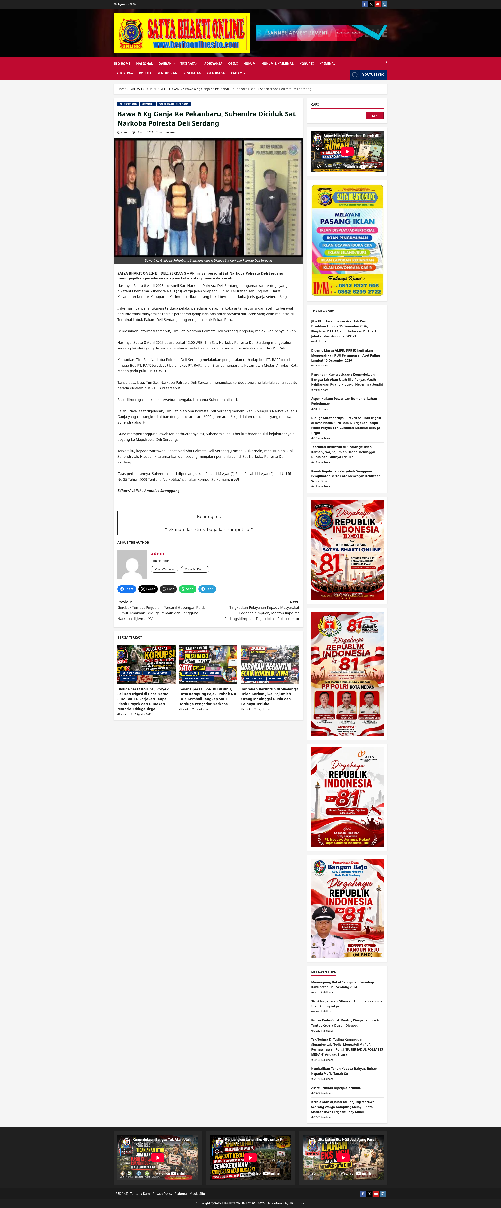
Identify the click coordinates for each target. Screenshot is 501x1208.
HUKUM (249, 63)
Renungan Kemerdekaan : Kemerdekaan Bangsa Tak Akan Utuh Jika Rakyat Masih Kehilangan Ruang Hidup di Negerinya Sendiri (347, 379)
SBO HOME (122, 63)
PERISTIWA (124, 73)
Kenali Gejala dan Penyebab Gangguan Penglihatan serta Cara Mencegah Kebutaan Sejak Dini (346, 476)
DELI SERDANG (128, 104)
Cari (315, 104)
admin (125, 132)
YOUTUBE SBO (373, 74)
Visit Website (164, 569)
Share (129, 589)
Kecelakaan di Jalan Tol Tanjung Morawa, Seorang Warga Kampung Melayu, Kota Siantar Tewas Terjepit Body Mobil (343, 1107)
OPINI (233, 63)
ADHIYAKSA (213, 63)
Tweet (150, 589)
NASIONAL (144, 63)
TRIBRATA (188, 63)
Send (190, 589)
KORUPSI (306, 63)
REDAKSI (121, 1193)
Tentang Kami (140, 1193)
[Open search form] (386, 62)
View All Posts (195, 569)
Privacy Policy (162, 1193)
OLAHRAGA (216, 73)
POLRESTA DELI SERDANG (174, 104)
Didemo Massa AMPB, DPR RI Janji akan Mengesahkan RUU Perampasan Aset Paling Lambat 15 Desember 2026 (345, 355)
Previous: (161, 610)
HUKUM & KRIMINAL (277, 63)
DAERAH (165, 63)
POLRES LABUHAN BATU (198, 678)
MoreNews (276, 1203)
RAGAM (236, 73)
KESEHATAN (192, 73)
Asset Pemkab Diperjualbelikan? (336, 1088)
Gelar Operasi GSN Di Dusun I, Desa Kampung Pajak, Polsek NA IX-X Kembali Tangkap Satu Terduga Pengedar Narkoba (207, 696)
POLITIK (145, 73)
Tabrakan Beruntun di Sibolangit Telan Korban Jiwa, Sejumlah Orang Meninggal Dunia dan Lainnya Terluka (269, 696)
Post (170, 589)
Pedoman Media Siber (190, 1193)
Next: (261, 610)
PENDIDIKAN (167, 73)
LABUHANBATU (210, 673)
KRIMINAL (327, 63)
